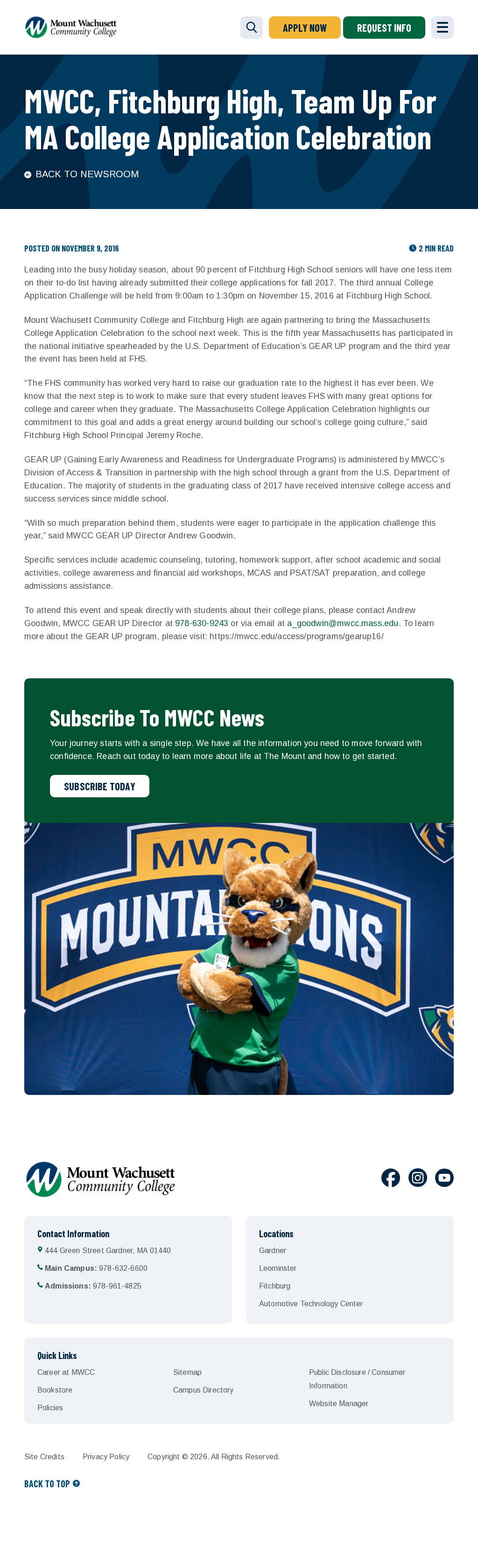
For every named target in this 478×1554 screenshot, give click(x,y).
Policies (50, 1408)
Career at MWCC (66, 1372)
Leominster (278, 1268)
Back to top (47, 1483)
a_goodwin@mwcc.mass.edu (342, 623)
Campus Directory (203, 1390)
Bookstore (54, 1390)
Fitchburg (274, 1286)
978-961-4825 (93, 1286)
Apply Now (305, 27)
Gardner (272, 1250)
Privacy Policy (106, 1457)
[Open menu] (442, 27)
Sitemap (187, 1372)
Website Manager (338, 1404)
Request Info (384, 27)
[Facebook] (390, 1179)
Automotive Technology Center (311, 1304)
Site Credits (44, 1457)
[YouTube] (444, 1179)
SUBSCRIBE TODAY (99, 786)
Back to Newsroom (87, 174)
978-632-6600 (96, 1268)
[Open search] (251, 27)
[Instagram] (417, 1179)
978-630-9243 (201, 623)
